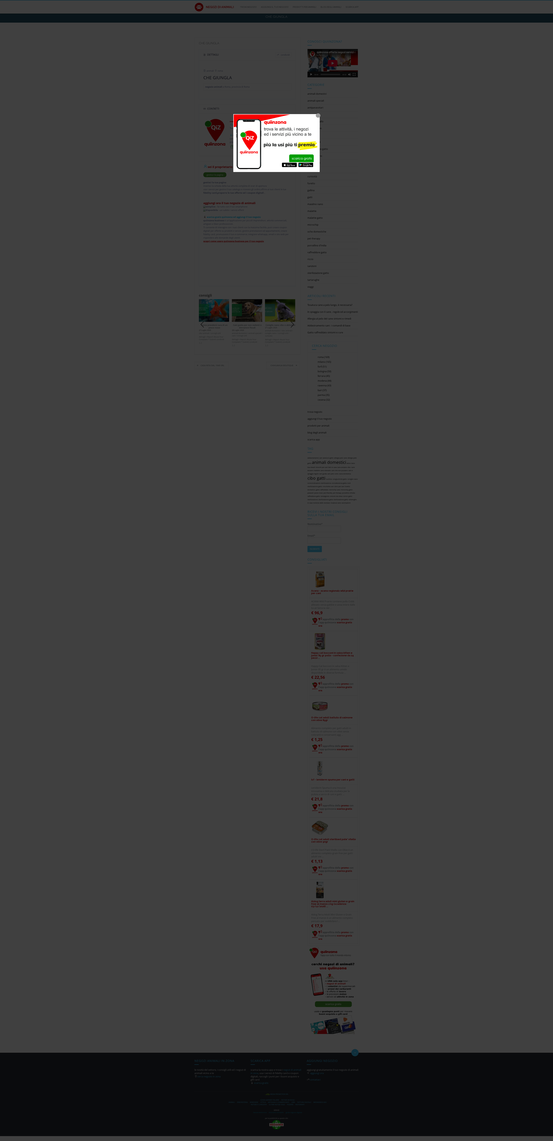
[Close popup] (318, 115)
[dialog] (276, 143)
